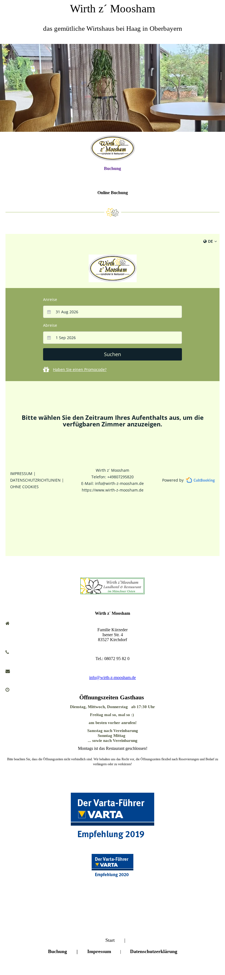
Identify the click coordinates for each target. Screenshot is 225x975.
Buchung (112, 168)
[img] (112, 88)
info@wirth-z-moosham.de (112, 677)
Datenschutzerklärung (153, 951)
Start (110, 940)
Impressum (99, 951)
